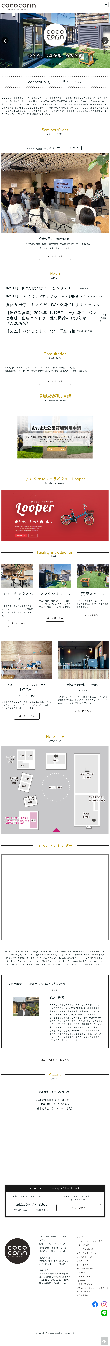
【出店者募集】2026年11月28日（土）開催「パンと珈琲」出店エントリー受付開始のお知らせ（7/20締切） (51, 318)
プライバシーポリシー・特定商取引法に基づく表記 (92, 1289)
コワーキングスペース (86, 1253)
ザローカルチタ (83, 1265)
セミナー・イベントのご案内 (90, 1241)
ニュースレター (83, 1276)
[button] (50, 64)
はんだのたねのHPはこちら (55, 1060)
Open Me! (81, 1280)
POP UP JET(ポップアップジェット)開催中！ (46, 297)
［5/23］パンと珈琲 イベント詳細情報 (40, 331)
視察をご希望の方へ (86, 1284)
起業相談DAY (83, 1245)
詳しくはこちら (55, 256)
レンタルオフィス (84, 1257)
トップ (80, 1237)
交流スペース (82, 1261)
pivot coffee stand (85, 1269)
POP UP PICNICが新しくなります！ (39, 289)
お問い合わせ (79, 1207)
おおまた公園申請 (85, 1249)
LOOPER (81, 1273)
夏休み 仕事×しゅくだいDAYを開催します (44, 305)
